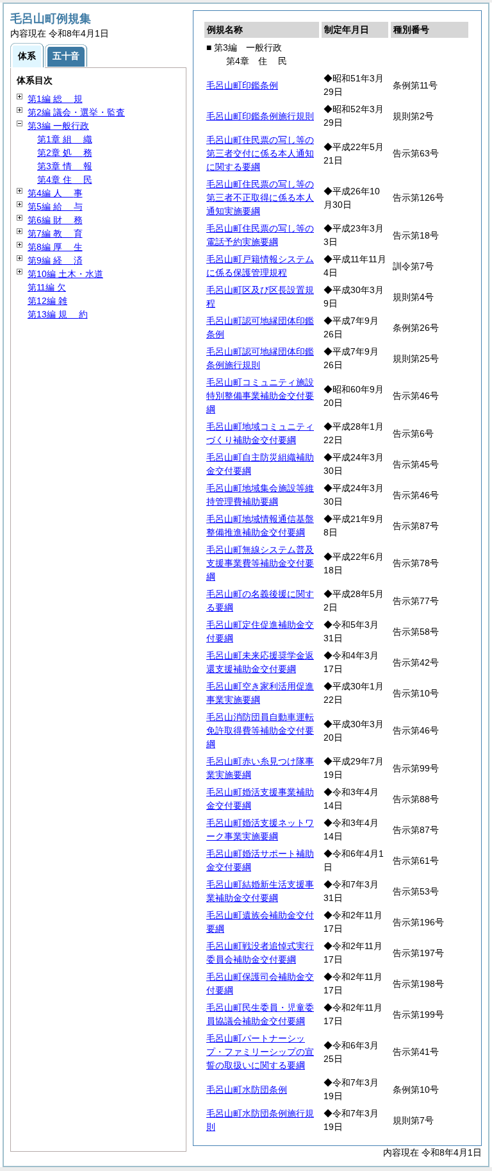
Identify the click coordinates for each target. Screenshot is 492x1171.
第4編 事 (55, 193)
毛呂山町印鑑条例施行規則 (260, 116)
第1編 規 (55, 99)
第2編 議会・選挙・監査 (76, 112)
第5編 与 (55, 206)
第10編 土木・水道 (65, 274)
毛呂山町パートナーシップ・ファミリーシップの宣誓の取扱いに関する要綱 (260, 1051)
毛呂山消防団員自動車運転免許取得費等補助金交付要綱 (260, 730)
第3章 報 (64, 166)
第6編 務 (55, 220)
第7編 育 (55, 233)
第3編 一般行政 (58, 126)
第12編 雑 (47, 301)
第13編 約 (58, 314)
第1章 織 (64, 139)
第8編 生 (55, 247)
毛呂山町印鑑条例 (242, 85)
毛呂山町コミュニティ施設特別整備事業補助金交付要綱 (260, 395)
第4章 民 (64, 179)
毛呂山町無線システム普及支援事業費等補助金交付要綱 (260, 563)
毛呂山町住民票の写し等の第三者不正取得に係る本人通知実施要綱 (260, 197)
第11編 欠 (47, 287)
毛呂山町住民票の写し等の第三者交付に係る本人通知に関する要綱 (260, 153)
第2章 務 (64, 152)
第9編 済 (55, 260)
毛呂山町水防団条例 (246, 1089)
